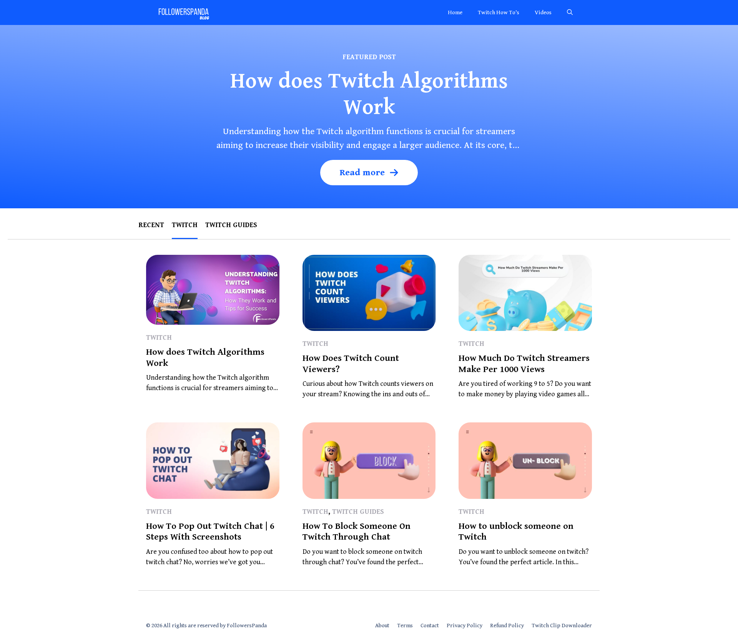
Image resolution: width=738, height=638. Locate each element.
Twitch (185, 225)
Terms (405, 625)
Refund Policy (507, 625)
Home (455, 12)
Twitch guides (231, 225)
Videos (543, 12)
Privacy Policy (464, 625)
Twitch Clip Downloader (562, 625)
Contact (430, 625)
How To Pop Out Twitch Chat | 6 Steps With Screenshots (210, 532)
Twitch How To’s (498, 12)
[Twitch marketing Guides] (183, 12)
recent (151, 225)
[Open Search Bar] (569, 12)
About (382, 625)
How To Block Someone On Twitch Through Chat (357, 532)
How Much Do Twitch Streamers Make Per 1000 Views (524, 364)
